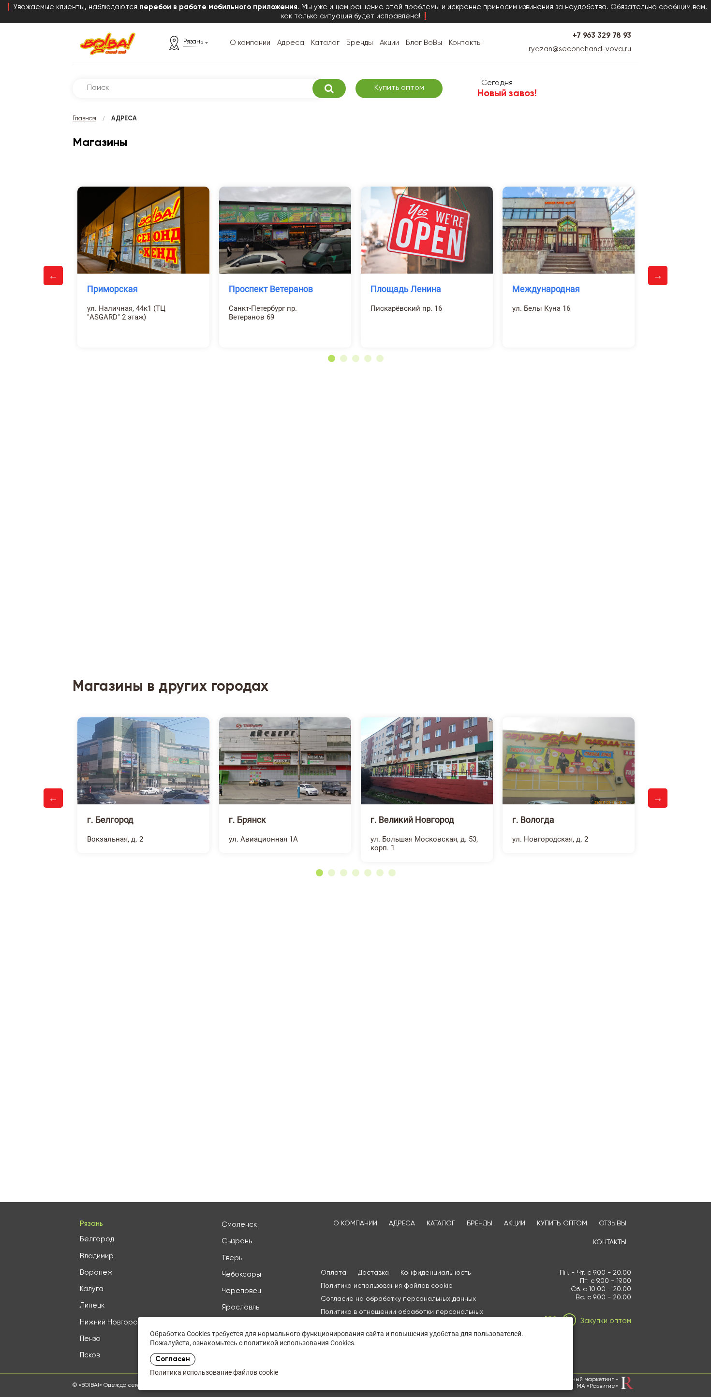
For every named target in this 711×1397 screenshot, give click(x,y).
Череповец (241, 1291)
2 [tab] (343, 358)
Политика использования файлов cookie (387, 1285)
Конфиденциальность (435, 1272)
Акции (389, 42)
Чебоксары (241, 1274)
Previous (53, 275)
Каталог (325, 42)
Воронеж (96, 1272)
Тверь (232, 1258)
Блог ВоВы (424, 42)
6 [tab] (380, 872)
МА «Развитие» (597, 1386)
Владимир (97, 1256)
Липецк (92, 1305)
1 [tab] (331, 358)
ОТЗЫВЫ (612, 1223)
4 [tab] (367, 358)
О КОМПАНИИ (355, 1223)
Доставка (373, 1272)
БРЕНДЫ (479, 1223)
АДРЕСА (402, 1223)
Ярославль (240, 1307)
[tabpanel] (143, 267)
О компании (250, 42)
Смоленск (239, 1224)
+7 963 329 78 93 (602, 35)
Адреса (290, 42)
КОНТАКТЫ (609, 1242)
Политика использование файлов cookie (214, 1373)
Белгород (97, 1239)
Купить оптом (399, 88)
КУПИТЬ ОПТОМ (562, 1223)
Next (657, 275)
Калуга (92, 1289)
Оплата (333, 1272)
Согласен (172, 1359)
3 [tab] (355, 358)
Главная (84, 119)
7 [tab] (392, 872)
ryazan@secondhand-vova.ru (580, 49)
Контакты (465, 42)
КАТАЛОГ (441, 1223)
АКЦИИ (514, 1223)
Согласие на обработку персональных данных (398, 1298)
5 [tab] (380, 358)
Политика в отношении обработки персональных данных (402, 1316)
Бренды (359, 42)
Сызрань (237, 1241)
